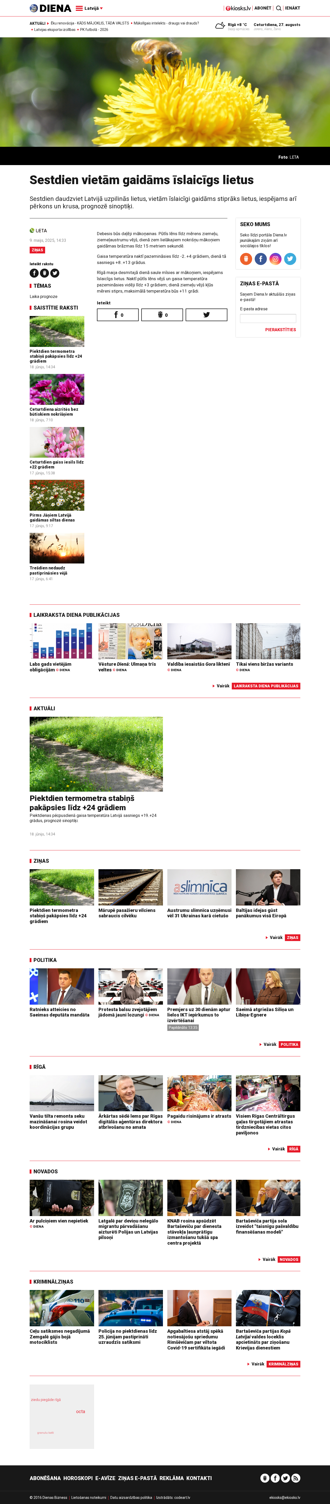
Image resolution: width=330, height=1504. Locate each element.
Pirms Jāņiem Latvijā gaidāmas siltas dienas (52, 518)
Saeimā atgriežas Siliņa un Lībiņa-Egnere (265, 1012)
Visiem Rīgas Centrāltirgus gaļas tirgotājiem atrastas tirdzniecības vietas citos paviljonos (265, 1124)
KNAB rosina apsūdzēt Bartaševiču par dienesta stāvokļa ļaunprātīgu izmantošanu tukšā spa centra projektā (194, 1232)
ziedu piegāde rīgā (46, 1400)
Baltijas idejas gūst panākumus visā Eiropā (261, 913)
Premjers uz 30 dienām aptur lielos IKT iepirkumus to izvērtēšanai (198, 1015)
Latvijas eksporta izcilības (55, 30)
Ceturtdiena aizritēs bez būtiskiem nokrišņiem (54, 412)
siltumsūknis (74, 1436)
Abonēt (262, 8)
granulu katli (45, 1432)
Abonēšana (45, 1478)
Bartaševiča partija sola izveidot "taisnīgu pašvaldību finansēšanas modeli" (267, 1226)
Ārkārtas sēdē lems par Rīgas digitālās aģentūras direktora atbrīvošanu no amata (130, 1121)
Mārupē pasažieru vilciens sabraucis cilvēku (126, 913)
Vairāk (223, 685)
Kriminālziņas (53, 1282)
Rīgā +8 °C (237, 24)
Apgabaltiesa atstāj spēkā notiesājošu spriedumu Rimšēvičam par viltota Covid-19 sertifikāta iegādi (196, 1339)
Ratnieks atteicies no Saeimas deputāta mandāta (59, 1012)
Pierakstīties (280, 329)
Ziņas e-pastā (137, 1478)
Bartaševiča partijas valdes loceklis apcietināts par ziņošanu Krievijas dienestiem (263, 1339)
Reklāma (172, 1478)
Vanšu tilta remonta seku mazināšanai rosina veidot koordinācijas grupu (58, 1121)
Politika (45, 960)
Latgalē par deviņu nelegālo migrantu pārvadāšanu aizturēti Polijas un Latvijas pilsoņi (128, 1229)
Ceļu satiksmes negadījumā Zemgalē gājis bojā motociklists (60, 1336)
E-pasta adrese (254, 308)
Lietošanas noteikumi (88, 1498)
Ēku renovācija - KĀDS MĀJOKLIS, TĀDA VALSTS (90, 23)
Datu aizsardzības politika (131, 1498)
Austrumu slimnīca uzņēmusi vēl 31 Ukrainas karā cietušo (199, 913)
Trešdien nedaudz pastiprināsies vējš (48, 570)
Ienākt (292, 8)
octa (80, 1411)
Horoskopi (78, 1478)
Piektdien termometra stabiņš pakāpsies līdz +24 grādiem (56, 356)
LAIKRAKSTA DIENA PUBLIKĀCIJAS (77, 615)
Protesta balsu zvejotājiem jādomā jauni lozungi (128, 1012)
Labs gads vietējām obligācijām (50, 666)
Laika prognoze (43, 296)
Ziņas (37, 250)
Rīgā (40, 1067)
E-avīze (105, 1478)
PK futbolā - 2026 (94, 30)
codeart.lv (182, 1498)
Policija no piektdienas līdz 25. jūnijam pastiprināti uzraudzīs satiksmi (127, 1336)
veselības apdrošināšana (57, 1421)
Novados (46, 1171)
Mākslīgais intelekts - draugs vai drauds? (166, 23)
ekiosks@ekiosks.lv (284, 1498)
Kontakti (199, 1478)
